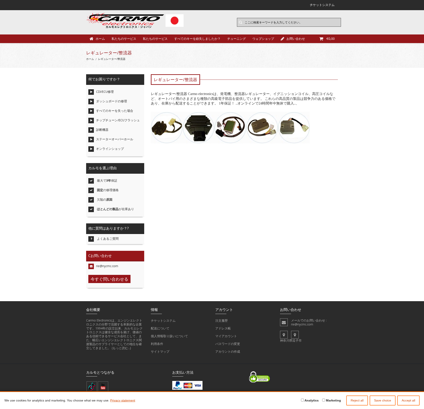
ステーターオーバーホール (114, 139)
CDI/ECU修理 (105, 91)
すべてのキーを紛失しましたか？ (197, 38)
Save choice (382, 400)
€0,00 (330, 38)
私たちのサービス (124, 38)
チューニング (236, 38)
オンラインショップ (110, 148)
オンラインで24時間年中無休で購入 (265, 103)
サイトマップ (160, 351)
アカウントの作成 (227, 351)
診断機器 (102, 129)
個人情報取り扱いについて (169, 336)
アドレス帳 (223, 328)
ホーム (100, 38)
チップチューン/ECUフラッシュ (118, 120)
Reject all (357, 400)
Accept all (408, 400)
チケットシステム (163, 320)
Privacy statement (122, 400)
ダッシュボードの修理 (111, 101)
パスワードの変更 (227, 344)
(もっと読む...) (121, 348)
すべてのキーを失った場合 (114, 110)
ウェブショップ (263, 38)
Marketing (333, 400)
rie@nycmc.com (107, 266)
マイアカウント (226, 336)
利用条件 (157, 344)
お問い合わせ (295, 38)
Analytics (311, 400)
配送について (160, 328)
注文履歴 (221, 320)
